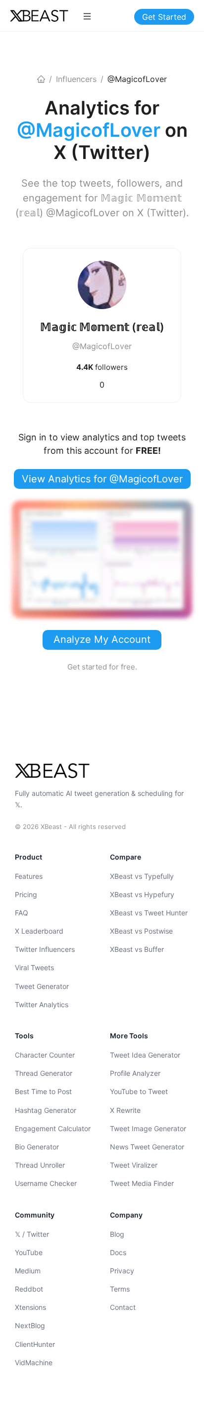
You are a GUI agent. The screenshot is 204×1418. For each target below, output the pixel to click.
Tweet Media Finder (142, 1183)
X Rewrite (125, 1110)
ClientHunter (35, 1344)
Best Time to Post (43, 1091)
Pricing (26, 894)
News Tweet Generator (147, 1146)
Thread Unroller (40, 1165)
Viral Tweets (34, 967)
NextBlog (30, 1325)
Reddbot (29, 1289)
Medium (28, 1270)
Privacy (122, 1270)
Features (29, 876)
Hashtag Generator (45, 1110)
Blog (117, 1234)
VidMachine (33, 1362)
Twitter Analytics (41, 1004)
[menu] (87, 16)
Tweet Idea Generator (145, 1055)
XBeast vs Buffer (137, 949)
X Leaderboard (39, 931)
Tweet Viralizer (133, 1165)
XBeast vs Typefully (142, 876)
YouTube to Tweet (139, 1091)
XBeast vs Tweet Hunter (149, 912)
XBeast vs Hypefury (142, 894)
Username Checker (46, 1183)
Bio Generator (37, 1146)
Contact (123, 1307)
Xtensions (30, 1307)
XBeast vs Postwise (141, 931)
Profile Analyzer (135, 1073)
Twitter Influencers (45, 949)
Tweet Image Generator (148, 1128)
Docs (118, 1252)
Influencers (76, 79)
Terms (120, 1289)
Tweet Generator (42, 986)
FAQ (21, 912)
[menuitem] (87, 16)
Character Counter (45, 1055)
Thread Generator (43, 1073)
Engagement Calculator (53, 1128)
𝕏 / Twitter (32, 1234)
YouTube (29, 1252)
